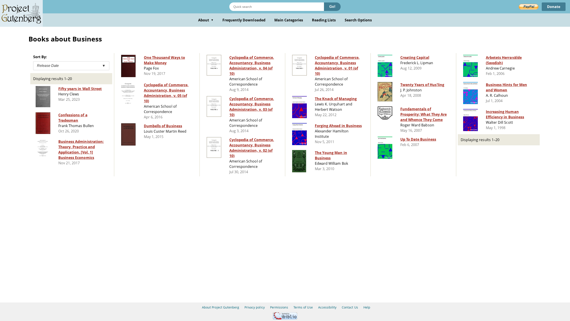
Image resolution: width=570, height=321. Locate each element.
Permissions (279, 307)
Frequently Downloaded (243, 20)
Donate (553, 6)
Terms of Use (303, 307)
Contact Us (350, 307)
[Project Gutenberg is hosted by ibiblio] (285, 318)
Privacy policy (254, 307)
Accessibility (327, 307)
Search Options (358, 20)
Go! (332, 6)
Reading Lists (324, 20)
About (206, 20)
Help (366, 307)
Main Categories (288, 20)
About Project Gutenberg (220, 307)
